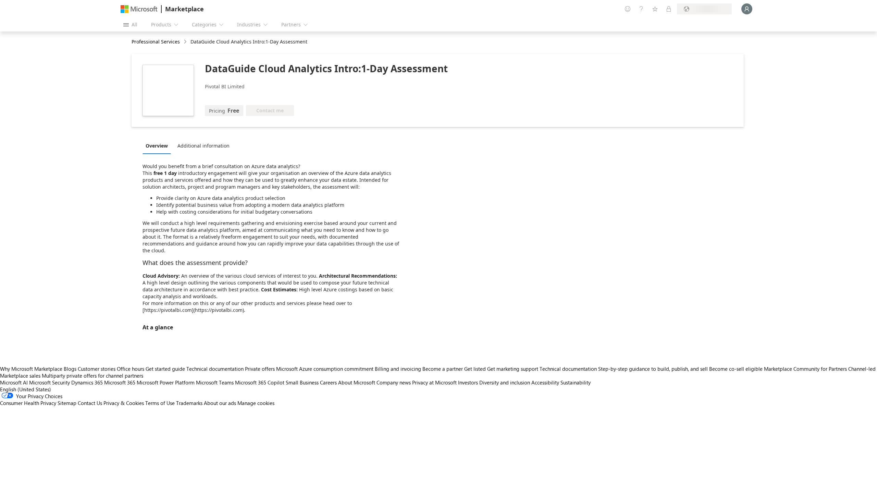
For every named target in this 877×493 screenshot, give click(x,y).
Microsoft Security (49, 382)
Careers (328, 382)
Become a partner (442, 368)
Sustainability (575, 382)
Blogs (70, 368)
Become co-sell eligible (736, 368)
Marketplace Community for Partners (805, 368)
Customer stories (96, 368)
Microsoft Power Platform (166, 382)
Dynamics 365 (87, 382)
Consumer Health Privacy (28, 403)
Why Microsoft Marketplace (31, 368)
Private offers (260, 368)
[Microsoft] (139, 9)
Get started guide (165, 368)
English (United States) (25, 389)
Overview (157, 145)
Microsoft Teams (215, 382)
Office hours (130, 368)
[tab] (158, 145)
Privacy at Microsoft (434, 382)
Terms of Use (160, 403)
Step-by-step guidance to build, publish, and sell (653, 368)
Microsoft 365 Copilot (259, 382)
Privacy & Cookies (123, 403)
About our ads (220, 403)
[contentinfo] (185, 42)
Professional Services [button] (156, 41)
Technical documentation (215, 368)
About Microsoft (356, 382)
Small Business (302, 382)
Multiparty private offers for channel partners (92, 375)
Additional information (203, 145)
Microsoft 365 (119, 382)
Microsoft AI (14, 382)
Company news (393, 382)
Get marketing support (512, 368)
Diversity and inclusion (504, 382)
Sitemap (67, 403)
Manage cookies (255, 403)
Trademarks (189, 403)
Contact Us (90, 403)
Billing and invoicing (398, 368)
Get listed (475, 368)
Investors (468, 382)
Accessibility (545, 382)
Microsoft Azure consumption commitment (325, 368)
